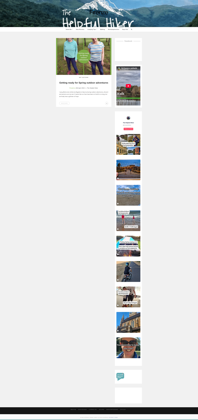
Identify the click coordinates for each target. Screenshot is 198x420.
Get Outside (83, 77)
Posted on (77, 88)
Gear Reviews (80, 29)
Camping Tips (91, 29)
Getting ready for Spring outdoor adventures (83, 82)
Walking (102, 29)
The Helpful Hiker (92, 88)
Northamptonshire (113, 29)
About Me (69, 29)
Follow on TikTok (128, 129)
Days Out (125, 29)
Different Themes (113, 417)
